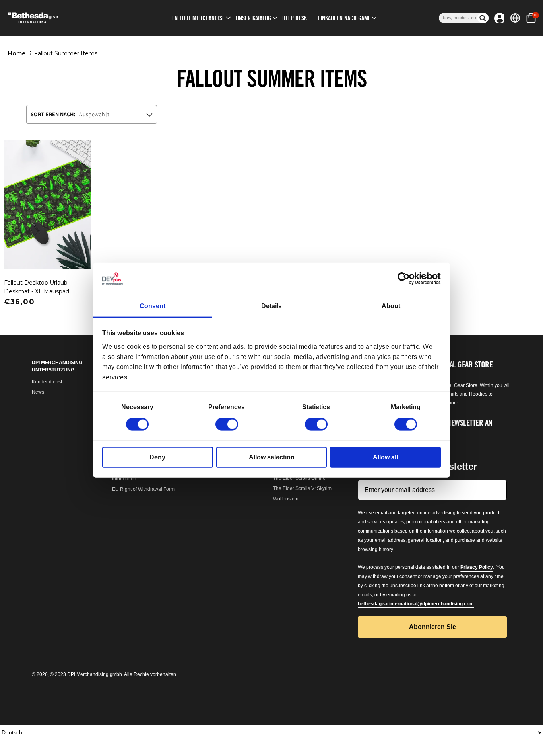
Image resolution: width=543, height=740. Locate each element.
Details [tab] (271, 306)
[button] (198, 18)
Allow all (385, 457)
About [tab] (391, 306)
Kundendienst (47, 382)
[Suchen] (483, 18)
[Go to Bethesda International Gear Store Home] (63, 18)
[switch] (226, 424)
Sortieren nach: (53, 114)
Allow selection (272, 457)
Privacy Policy (476, 567)
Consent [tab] (152, 306)
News (38, 392)
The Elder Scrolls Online (299, 478)
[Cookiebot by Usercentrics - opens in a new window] (406, 278)
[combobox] (458, 18)
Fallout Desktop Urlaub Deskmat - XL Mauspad (36, 287)
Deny (157, 457)
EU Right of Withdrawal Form (143, 489)
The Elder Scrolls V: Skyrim (302, 488)
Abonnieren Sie (432, 626)
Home (16, 53)
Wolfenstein (286, 499)
